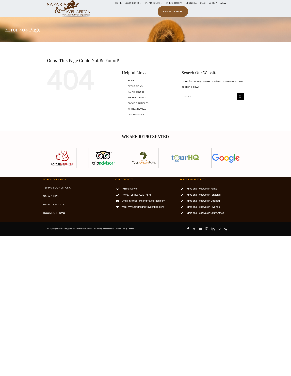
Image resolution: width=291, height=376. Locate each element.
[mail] (219, 228)
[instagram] (206, 228)
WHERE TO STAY (137, 97)
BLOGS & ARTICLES (138, 103)
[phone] (225, 228)
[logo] (68, 1)
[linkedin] (213, 228)
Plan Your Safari (136, 114)
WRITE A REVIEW (137, 109)
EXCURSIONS (135, 86)
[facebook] (188, 228)
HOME (131, 80)
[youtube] (200, 228)
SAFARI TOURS (136, 92)
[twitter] (194, 229)
